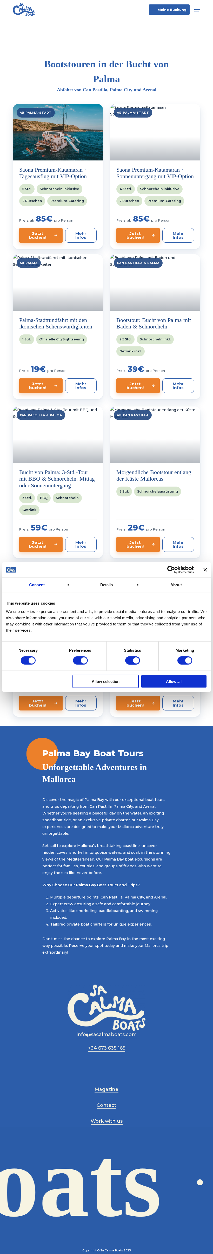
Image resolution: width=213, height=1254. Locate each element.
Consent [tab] (37, 585)
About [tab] (176, 585)
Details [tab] (106, 585)
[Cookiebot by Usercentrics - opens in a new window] (171, 570)
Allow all (174, 681)
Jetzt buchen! (37, 235)
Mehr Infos (80, 235)
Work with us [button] (107, 1121)
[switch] (80, 660)
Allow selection (105, 681)
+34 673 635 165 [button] (106, 1048)
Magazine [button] (106, 1089)
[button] (197, 9)
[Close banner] (205, 570)
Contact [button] (106, 1105)
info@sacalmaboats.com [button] (107, 1034)
